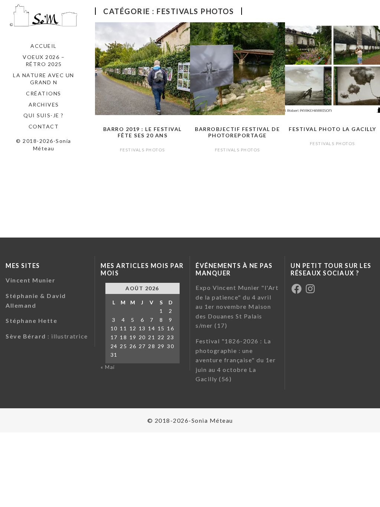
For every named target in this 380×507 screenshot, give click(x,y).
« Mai (108, 367)
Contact (44, 126)
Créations (43, 93)
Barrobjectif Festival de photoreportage (237, 132)
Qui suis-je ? (43, 115)
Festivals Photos (142, 149)
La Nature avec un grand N (43, 79)
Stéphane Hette (31, 320)
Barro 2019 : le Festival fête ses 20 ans (142, 132)
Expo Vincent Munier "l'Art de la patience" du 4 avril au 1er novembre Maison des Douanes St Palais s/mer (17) (237, 306)
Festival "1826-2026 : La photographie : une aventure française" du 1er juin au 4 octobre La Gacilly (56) (236, 359)
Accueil (43, 46)
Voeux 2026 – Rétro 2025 (44, 61)
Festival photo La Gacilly (332, 129)
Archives (44, 104)
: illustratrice (47, 336)
